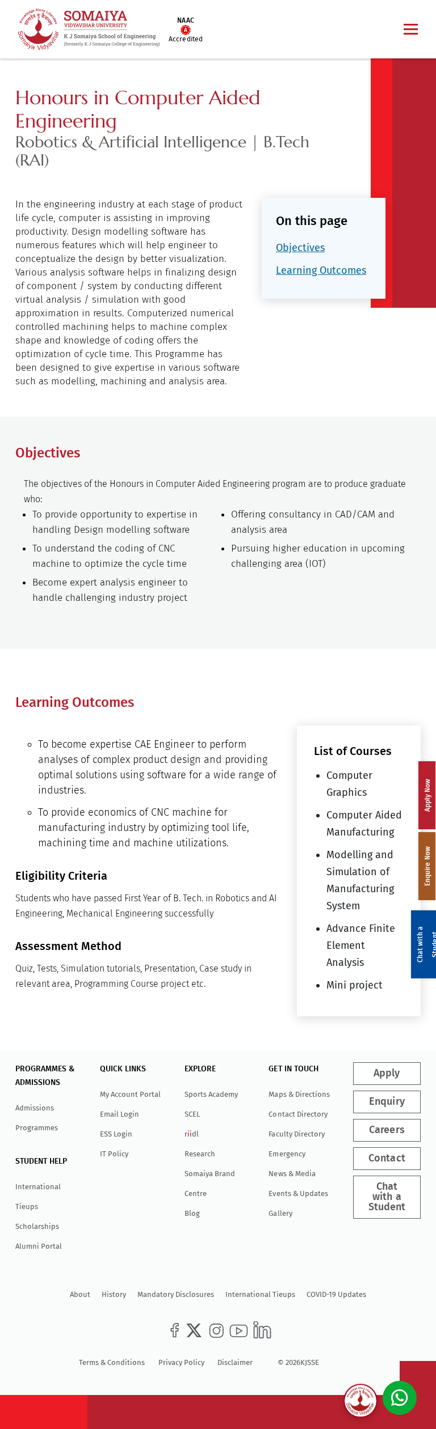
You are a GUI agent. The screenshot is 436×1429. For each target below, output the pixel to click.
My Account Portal (130, 1094)
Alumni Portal (38, 1246)
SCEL (192, 1114)
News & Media (292, 1173)
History (114, 1294)
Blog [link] (192, 1213)
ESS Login (116, 1134)
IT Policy (114, 1154)
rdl (192, 1134)
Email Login (119, 1114)
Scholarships (37, 1226)
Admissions (34, 1108)
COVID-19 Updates (336, 1294)
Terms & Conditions (112, 1362)
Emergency (287, 1154)
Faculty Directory (296, 1134)
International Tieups (260, 1294)
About (80, 1294)
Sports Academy (211, 1094)
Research (200, 1154)
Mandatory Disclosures (175, 1294)
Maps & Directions (299, 1094)
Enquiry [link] (387, 1102)
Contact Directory (298, 1114)
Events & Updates (298, 1193)
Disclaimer (235, 1362)
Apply (387, 1073)
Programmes (36, 1127)
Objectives (300, 247)
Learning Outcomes (321, 270)
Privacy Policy (181, 1362)
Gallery (280, 1213)
